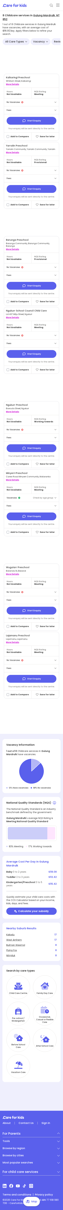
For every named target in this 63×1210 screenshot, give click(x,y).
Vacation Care (18, 1072)
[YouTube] (18, 1186)
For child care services (20, 1171)
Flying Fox (11, 950)
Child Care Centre (18, 993)
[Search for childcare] (51, 5)
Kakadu (10, 934)
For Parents (12, 1133)
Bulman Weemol (15, 945)
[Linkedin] (5, 1186)
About (7, 1123)
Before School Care (18, 1046)
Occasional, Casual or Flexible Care (44, 1019)
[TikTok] (24, 1186)
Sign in (46, 1123)
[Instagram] (31, 1186)
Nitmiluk (10, 955)
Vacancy (39, 41)
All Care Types (14, 41)
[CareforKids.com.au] (31, 1117)
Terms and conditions (17, 1194)
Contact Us (26, 1123)
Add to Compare (19, 136)
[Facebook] (11, 1186)
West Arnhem (14, 939)
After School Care (44, 1046)
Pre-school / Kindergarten (18, 1019)
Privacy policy (44, 1194)
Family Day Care (45, 993)
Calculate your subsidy (33, 911)
